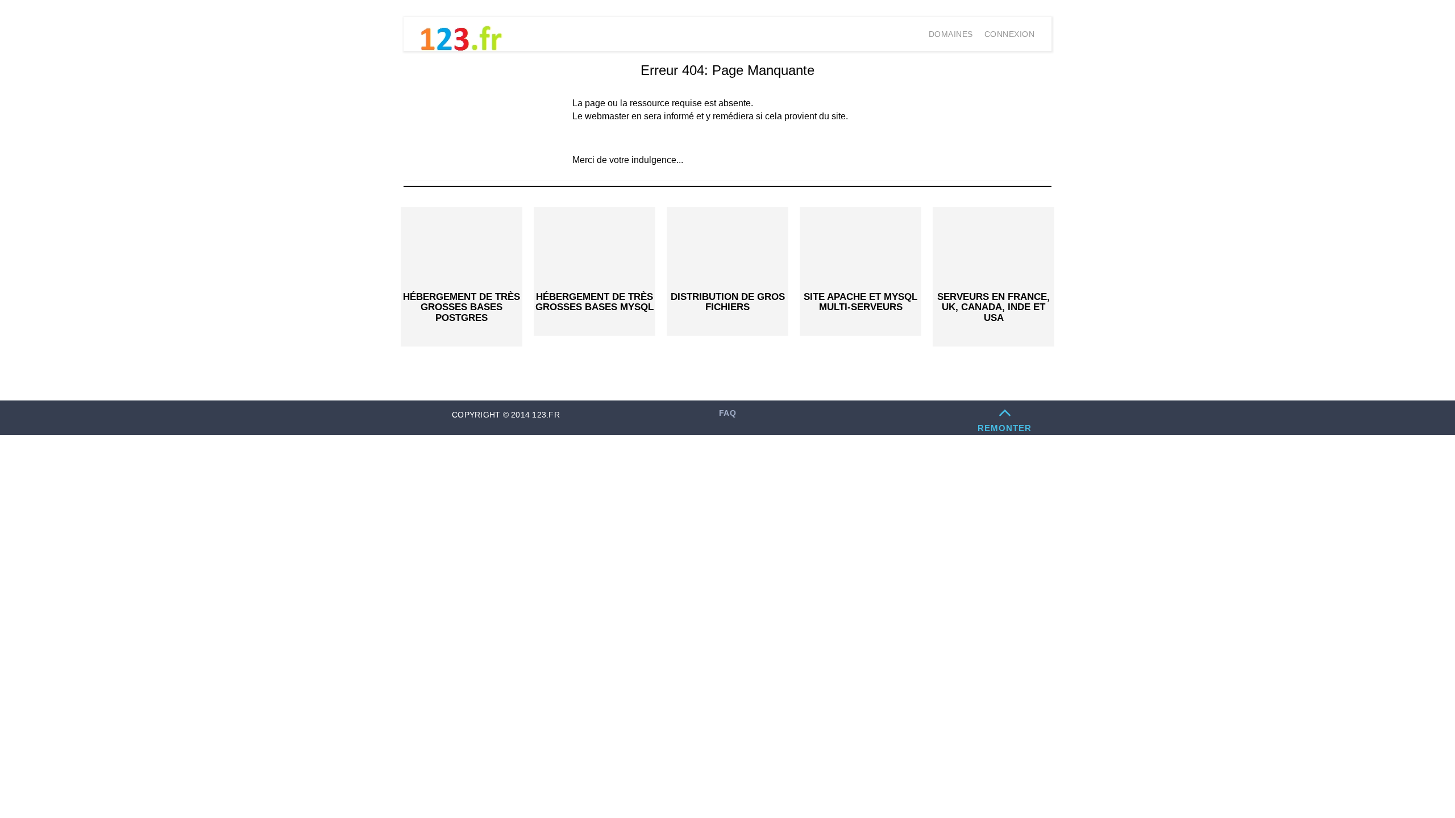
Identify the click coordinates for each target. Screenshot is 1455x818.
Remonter (1005, 428)
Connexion (1009, 34)
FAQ (727, 413)
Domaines (951, 34)
